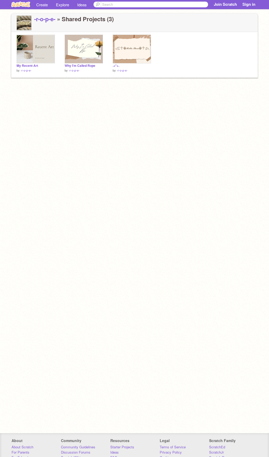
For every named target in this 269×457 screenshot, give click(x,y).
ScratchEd (217, 446)
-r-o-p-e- (44, 19)
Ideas (82, 4)
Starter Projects (122, 446)
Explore (62, 4)
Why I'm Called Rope (80, 65)
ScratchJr (216, 452)
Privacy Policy (171, 452)
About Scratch (22, 446)
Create (42, 4)
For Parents (20, 452)
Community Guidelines (78, 446)
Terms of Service (173, 446)
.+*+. (116, 65)
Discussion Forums (75, 452)
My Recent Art (27, 65)
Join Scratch (225, 4)
